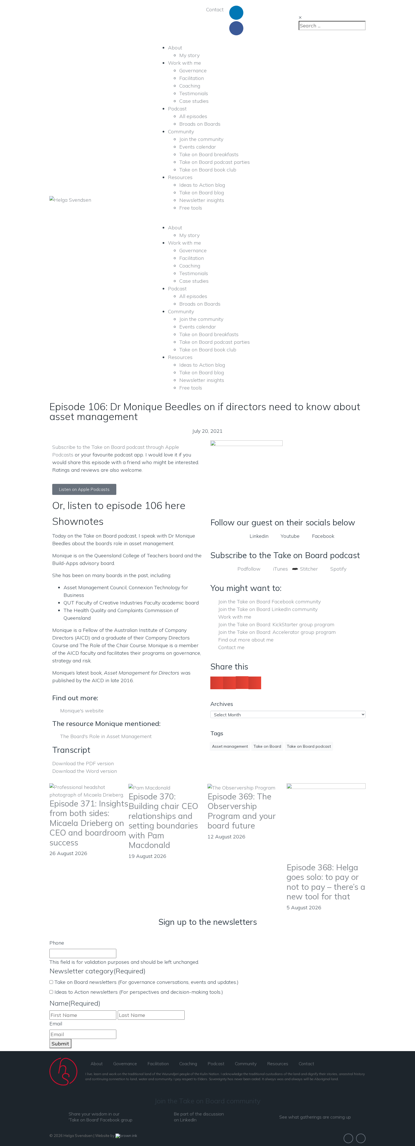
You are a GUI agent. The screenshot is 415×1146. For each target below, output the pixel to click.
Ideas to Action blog (202, 185)
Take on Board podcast (309, 746)
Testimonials (193, 93)
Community (181, 131)
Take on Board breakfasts (209, 154)
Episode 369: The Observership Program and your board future (241, 811)
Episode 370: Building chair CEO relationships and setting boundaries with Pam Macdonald (163, 820)
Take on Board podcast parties (214, 162)
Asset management (230, 746)
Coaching (189, 85)
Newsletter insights (201, 200)
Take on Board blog (201, 192)
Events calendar (197, 146)
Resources (180, 177)
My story (189, 55)
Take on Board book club (207, 169)
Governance (193, 70)
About (175, 47)
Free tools (190, 208)
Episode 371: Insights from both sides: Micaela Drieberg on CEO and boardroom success (88, 822)
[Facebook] (236, 28)
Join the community (201, 139)
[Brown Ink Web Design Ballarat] (126, 1136)
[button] (216, 683)
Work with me (184, 63)
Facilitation (191, 78)
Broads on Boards (199, 124)
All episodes (193, 116)
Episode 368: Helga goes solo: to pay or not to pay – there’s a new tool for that (326, 882)
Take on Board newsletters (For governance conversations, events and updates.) (146, 982)
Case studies (194, 101)
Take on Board (267, 746)
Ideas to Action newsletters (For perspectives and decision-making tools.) (138, 992)
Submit (60, 1043)
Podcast (177, 108)
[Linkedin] (236, 13)
